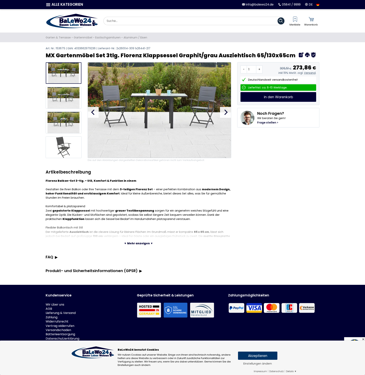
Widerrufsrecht (57, 321)
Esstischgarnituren (108, 37)
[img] (301, 55)
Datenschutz (276, 371)
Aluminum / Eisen (135, 37)
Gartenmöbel (83, 37)
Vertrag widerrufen (60, 326)
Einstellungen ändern (257, 363)
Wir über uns (55, 305)
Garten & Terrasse (58, 37)
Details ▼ (291, 371)
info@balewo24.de (259, 4)
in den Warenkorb (278, 97)
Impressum (260, 371)
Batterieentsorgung (60, 334)
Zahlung (51, 317)
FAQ (49, 257)
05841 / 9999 (290, 4)
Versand (310, 73)
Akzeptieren (257, 356)
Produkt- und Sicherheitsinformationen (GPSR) (92, 270)
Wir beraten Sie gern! (271, 117)
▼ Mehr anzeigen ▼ (138, 243)
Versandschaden (58, 330)
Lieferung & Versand (61, 313)
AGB (49, 309)
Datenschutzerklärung (62, 339)
